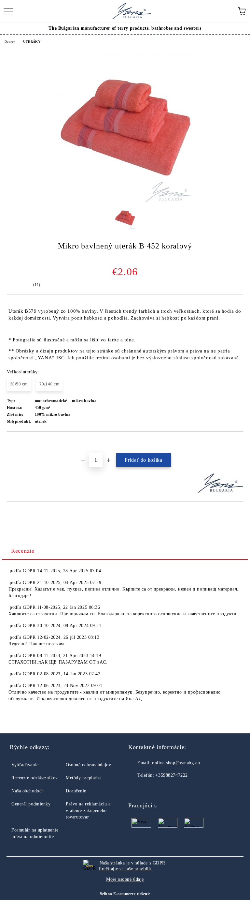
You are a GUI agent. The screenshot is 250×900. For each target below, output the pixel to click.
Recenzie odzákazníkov (34, 777)
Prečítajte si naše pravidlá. (125, 868)
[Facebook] (137, 788)
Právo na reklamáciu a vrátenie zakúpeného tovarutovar (88, 810)
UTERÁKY (31, 41)
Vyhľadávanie (25, 764)
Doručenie (76, 790)
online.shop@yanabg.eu (176, 762)
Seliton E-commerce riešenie (125, 894)
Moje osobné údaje (125, 879)
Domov (10, 41)
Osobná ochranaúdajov (88, 764)
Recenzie (23, 551)
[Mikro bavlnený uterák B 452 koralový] (125, 201)
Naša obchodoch (27, 790)
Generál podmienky (31, 804)
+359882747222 (171, 775)
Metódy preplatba (83, 777)
